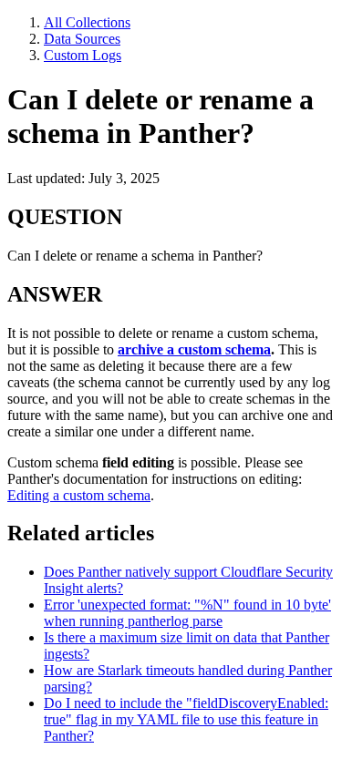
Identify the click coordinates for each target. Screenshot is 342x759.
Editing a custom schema (78, 495)
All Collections (87, 22)
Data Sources (82, 38)
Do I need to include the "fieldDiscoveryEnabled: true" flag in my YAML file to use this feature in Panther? (186, 719)
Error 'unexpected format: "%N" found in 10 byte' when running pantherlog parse (187, 613)
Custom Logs (82, 55)
